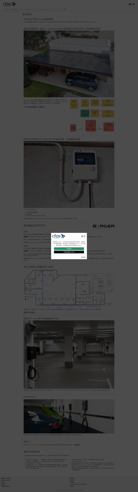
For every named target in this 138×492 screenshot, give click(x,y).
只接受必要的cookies (69, 252)
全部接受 (69, 248)
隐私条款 (83, 257)
